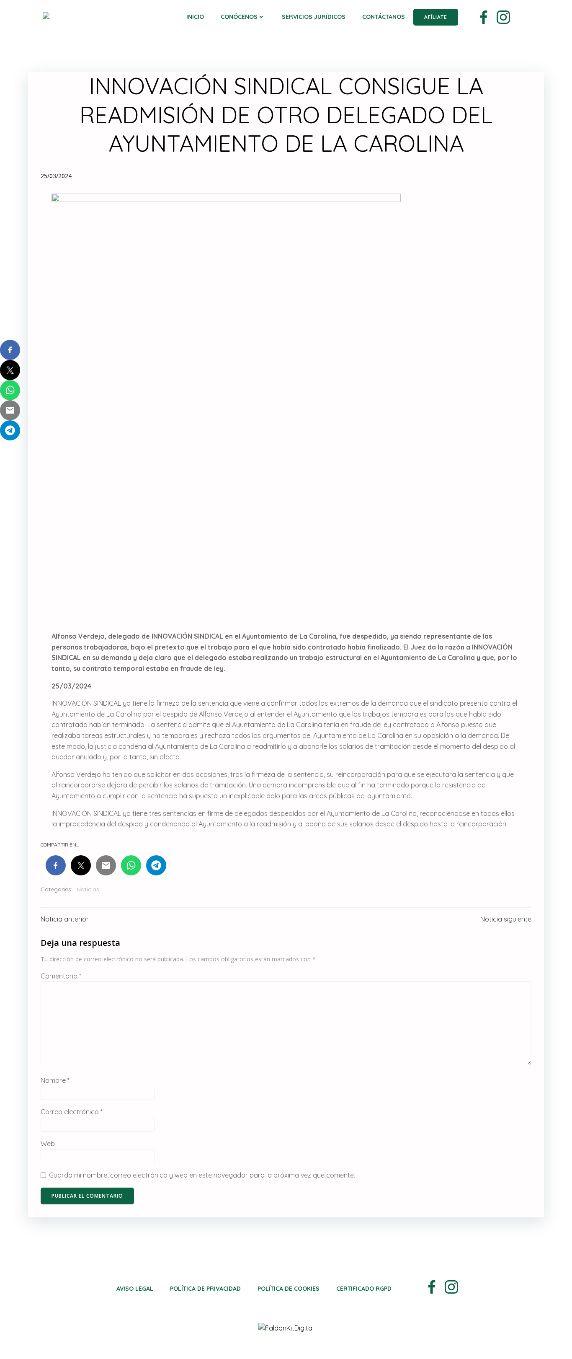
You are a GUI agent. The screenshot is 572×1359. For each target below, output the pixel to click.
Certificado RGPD (364, 1288)
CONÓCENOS (239, 17)
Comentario (61, 976)
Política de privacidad (205, 1288)
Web (48, 1143)
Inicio (195, 17)
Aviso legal (134, 1288)
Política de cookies (288, 1288)
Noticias (88, 889)
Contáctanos (383, 17)
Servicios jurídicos (313, 17)
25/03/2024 (56, 176)
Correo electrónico (72, 1112)
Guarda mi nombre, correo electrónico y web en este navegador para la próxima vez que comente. (202, 1175)
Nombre (55, 1080)
